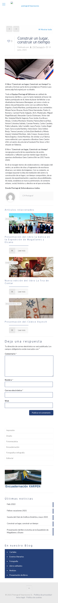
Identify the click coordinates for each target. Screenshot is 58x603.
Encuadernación (12, 447)
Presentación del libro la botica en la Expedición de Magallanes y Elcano (27, 239)
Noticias (12, 570)
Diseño (9, 436)
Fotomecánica (12, 441)
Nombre (9, 380)
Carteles (12, 552)
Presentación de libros (18, 575)
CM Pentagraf (38, 47)
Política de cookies (34, 597)
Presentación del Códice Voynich (26, 322)
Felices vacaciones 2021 (17, 510)
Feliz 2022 (11, 504)
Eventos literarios (16, 557)
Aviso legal (20, 597)
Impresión (10, 430)
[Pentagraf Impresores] (29, 5)
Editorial (9, 458)
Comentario (10, 354)
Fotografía (13, 561)
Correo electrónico (14, 390)
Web (7, 401)
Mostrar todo (46, 29)
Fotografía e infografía (15, 453)
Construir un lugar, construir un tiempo (22, 523)
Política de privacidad (43, 595)
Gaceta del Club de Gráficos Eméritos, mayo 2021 (27, 517)
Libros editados (15, 566)
